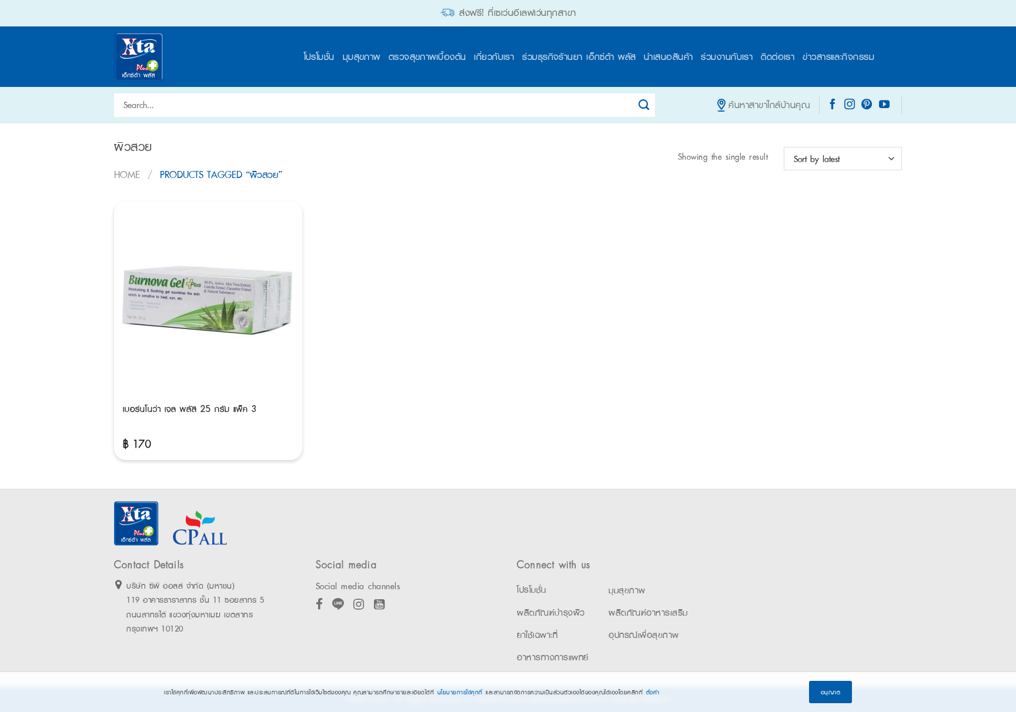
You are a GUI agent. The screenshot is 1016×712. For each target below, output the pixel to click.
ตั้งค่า (653, 692)
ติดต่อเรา (777, 57)
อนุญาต (831, 692)
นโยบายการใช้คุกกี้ (460, 692)
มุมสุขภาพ (361, 57)
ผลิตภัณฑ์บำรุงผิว (551, 612)
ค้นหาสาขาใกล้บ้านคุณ (769, 105)
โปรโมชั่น (319, 57)
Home (127, 174)
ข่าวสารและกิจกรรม (838, 57)
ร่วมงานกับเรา (727, 57)
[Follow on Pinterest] (867, 105)
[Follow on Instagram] (849, 105)
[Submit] (644, 105)
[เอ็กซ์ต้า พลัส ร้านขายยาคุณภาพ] (140, 57)
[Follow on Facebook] (832, 105)
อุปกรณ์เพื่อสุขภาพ (644, 635)
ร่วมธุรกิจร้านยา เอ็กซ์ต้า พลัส (579, 57)
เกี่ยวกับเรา (494, 57)
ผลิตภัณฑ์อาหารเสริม (648, 612)
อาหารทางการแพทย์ (553, 657)
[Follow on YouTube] (884, 105)
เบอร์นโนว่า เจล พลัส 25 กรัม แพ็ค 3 (190, 409)
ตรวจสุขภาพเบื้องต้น (427, 57)
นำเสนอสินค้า (668, 57)
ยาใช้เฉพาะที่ (537, 635)
